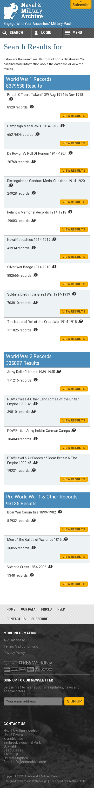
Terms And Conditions (21, 646)
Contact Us (16, 619)
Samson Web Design (33, 781)
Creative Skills (76, 781)
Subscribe (39, 619)
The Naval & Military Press (41, 776)
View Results (73, 116)
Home (11, 609)
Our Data (28, 609)
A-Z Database (14, 640)
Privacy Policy (14, 653)
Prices (46, 609)
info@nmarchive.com (29, 762)
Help (61, 609)
